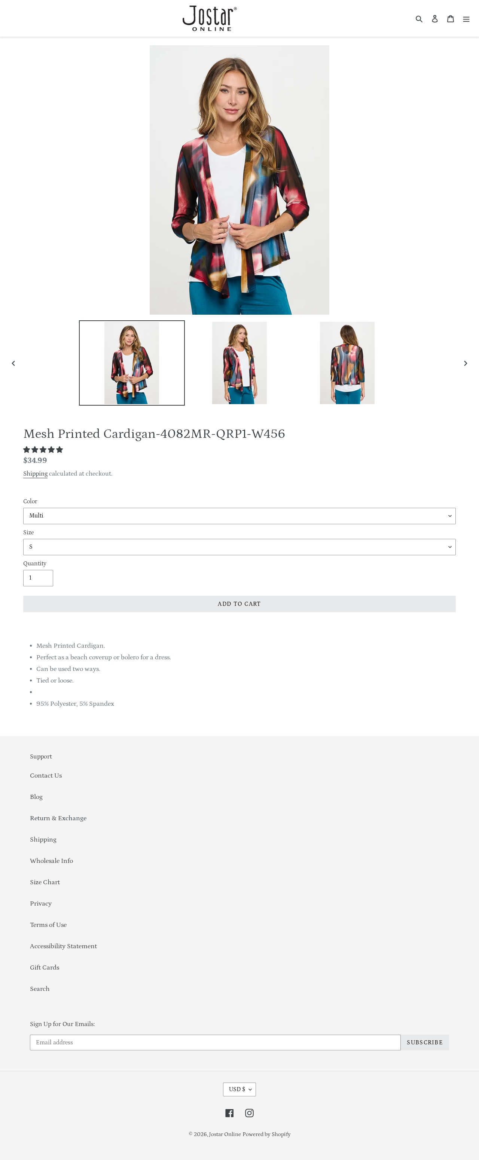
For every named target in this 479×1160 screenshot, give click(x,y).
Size (28, 532)
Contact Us (46, 775)
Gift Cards (44, 967)
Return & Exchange (58, 818)
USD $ (237, 1089)
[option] (132, 362)
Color (30, 501)
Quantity (34, 563)
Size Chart (45, 882)
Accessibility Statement (63, 946)
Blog (36, 797)
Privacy (41, 903)
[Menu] (466, 18)
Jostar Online (225, 1134)
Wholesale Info (51, 861)
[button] (43, 450)
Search (40, 989)
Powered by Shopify (266, 1134)
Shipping (35, 473)
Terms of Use (48, 925)
